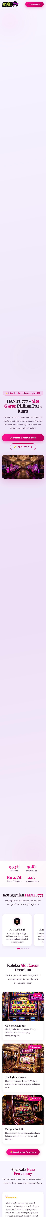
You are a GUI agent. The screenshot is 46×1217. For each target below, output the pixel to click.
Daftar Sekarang (34, 4)
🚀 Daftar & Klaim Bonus (23, 438)
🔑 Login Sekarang (23, 447)
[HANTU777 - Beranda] (10, 4)
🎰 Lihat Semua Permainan (23, 1152)
